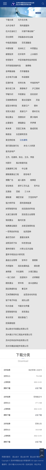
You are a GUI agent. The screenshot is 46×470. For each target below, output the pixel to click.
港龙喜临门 (22, 317)
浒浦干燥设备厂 (28, 31)
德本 (36, 106)
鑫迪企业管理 (11, 260)
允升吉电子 (10, 26)
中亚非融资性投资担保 (27, 60)
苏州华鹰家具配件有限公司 (17, 346)
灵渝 (38, 100)
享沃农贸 (9, 317)
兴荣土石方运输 (26, 249)
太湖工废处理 (11, 214)
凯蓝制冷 (23, 277)
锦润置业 (9, 220)
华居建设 (21, 94)
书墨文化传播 (23, 306)
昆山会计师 (24, 457)
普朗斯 (35, 260)
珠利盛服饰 (24, 26)
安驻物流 (9, 186)
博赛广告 (9, 180)
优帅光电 (21, 83)
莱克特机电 (10, 140)
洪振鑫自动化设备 (25, 37)
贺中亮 (21, 283)
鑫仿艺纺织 (10, 237)
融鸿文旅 (21, 220)
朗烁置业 (9, 283)
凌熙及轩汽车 (11, 243)
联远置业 (9, 117)
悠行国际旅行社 (12, 146)
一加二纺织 (10, 277)
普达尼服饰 (26, 100)
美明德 (8, 272)
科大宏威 (9, 306)
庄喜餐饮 (9, 123)
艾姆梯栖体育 (11, 100)
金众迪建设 (33, 283)
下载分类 (9, 20)
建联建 (8, 197)
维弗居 (33, 180)
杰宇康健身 (24, 71)
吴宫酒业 (25, 312)
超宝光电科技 (11, 106)
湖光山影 (25, 300)
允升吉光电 (22, 20)
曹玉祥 (24, 289)
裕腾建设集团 (11, 226)
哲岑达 (37, 186)
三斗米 (27, 192)
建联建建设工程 (12, 174)
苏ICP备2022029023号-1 (17, 464)
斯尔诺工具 (10, 89)
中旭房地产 (35, 83)
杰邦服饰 (9, 266)
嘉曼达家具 (24, 237)
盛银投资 (9, 54)
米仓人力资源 (29, 146)
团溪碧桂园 (10, 323)
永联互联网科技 (28, 226)
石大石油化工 (11, 31)
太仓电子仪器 (11, 77)
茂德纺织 (21, 117)
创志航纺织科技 (28, 209)
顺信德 (37, 266)
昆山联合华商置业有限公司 (17, 329)
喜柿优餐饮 (10, 249)
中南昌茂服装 (11, 43)
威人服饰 (21, 180)
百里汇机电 (20, 129)
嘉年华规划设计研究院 (15, 254)
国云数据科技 (11, 289)
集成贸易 (34, 129)
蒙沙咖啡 (34, 117)
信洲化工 (21, 48)
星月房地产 (10, 151)
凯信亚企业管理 (28, 214)
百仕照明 (9, 37)
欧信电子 (27, 174)
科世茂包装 (26, 243)
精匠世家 (20, 197)
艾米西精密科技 (12, 295)
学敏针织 (9, 94)
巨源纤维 (9, 83)
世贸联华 (9, 60)
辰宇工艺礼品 (23, 186)
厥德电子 (23, 89)
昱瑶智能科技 (11, 312)
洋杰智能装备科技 (13, 66)
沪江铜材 (36, 89)
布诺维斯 (25, 77)
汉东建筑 (23, 140)
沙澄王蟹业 (33, 272)
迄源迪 (8, 192)
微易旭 (8, 134)
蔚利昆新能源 (25, 203)
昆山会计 (15, 457)
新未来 (8, 129)
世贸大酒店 (10, 111)
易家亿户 (25, 106)
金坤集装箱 (10, 71)
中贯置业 (34, 48)
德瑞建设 (21, 123)
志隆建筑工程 (11, 169)
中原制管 (9, 48)
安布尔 (24, 260)
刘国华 (8, 163)
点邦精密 (36, 277)
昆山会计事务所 (36, 457)
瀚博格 (28, 66)
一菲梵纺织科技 (12, 232)
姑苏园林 (27, 232)
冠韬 (18, 192)
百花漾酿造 (26, 43)
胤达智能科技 (21, 163)
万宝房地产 (33, 197)
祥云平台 (37, 464)
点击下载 (38, 388)
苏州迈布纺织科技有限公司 (17, 340)
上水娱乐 (34, 54)
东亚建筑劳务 (21, 134)
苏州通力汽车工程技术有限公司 (19, 335)
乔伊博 (33, 123)
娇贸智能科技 (11, 209)
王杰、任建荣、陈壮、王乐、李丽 (20, 157)
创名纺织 (34, 94)
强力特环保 (10, 203)
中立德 (24, 169)
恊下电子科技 (11, 300)
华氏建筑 (20, 272)
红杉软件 (21, 54)
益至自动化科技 (30, 295)
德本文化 (36, 111)
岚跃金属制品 (23, 266)
